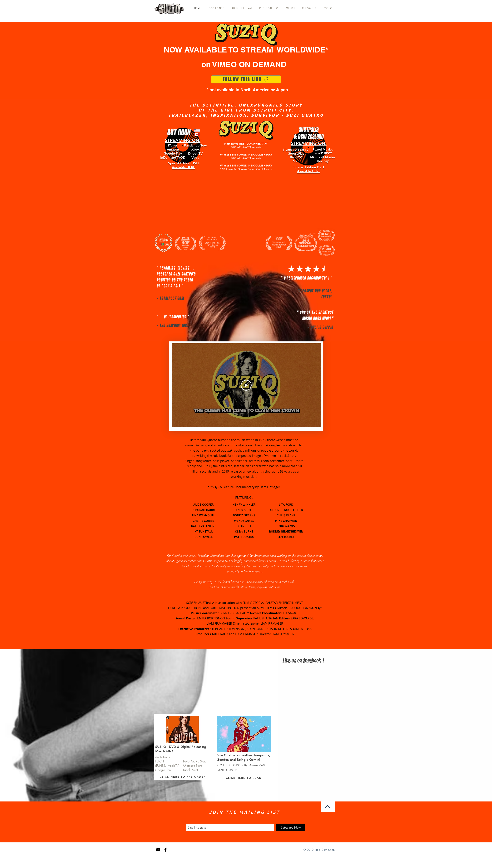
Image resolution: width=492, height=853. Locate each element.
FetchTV (296, 157)
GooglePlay (296, 153)
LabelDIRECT (322, 153)
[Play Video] (246, 385)
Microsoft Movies (322, 157)
